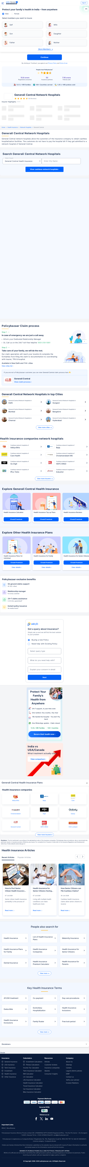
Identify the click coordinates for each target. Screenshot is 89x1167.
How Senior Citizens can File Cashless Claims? (71, 889)
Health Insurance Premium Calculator (41, 962)
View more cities (44, 427)
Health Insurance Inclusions (69, 1009)
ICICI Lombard (73, 827)
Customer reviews (50, 1065)
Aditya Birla (15, 800)
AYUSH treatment (11, 998)
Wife (55, 25)
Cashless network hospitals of (19, 446)
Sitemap (69, 1065)
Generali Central (16, 827)
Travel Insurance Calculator (32, 1086)
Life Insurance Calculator (32, 1080)
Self (11, 25)
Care (73, 800)
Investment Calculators (34, 1062)
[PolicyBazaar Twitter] (41, 1118)
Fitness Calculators (32, 1065)
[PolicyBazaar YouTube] (52, 1118)
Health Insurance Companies (40, 950)
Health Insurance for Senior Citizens (70, 950)
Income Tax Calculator (31, 1068)
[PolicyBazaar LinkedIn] (46, 1118)
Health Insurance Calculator (13, 512)
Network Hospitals (25, 127)
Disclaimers (6, 1044)
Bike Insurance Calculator (32, 1092)
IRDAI (3, 1128)
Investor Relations (72, 1083)
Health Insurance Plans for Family (13, 950)
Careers (69, 1068)
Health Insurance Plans (12, 556)
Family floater (38, 1021)
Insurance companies (52, 1068)
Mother (56, 42)
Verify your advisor (72, 1080)
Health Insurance (12, 127)
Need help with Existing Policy (44, 644)
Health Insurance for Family (43, 556)
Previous (77, 856)
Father (12, 42)
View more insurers (44, 478)
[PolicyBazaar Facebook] (36, 1118)
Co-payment (38, 998)
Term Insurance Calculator (32, 1071)
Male (7, 14)
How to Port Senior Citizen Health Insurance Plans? (15, 889)
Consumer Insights (51, 1074)
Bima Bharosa (11, 1128)
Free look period (68, 1021)
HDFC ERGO (44, 827)
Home (3, 127)
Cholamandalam (16, 813)
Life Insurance (9, 1065)
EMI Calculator (28, 1074)
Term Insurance (9, 1068)
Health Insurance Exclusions (11, 1021)
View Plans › (44, 615)
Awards (47, 1071)
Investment (8, 1071)
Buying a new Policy (40, 640)
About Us (69, 1062)
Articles (47, 1062)
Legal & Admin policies (74, 1071)
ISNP (68, 1074)
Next (44, 677)
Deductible (8, 1009)
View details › (17, 567)
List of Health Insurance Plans (43, 938)
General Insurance (10, 1062)
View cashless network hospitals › (44, 169)
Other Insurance (10, 1077)
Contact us (70, 1077)
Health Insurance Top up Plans (44, 512)
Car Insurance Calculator (32, 1089)
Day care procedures (70, 998)
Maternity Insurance (70, 938)
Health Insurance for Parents (70, 962)
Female (16, 14)
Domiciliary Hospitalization (39, 1009)
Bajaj (44, 800)
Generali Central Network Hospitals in (20, 402)
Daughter (57, 34)
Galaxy (73, 813)
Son (11, 34)
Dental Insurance (11, 963)
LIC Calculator (28, 1077)
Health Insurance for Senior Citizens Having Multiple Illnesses (42, 889)
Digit (44, 813)
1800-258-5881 (44, 342)
